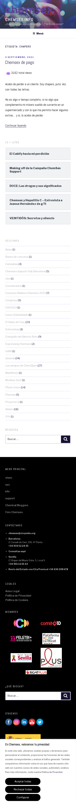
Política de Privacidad (52, 772)
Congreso (11, 300)
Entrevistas (12, 329)
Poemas (10, 394)
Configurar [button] (23, 797)
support (10, 498)
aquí (23, 551)
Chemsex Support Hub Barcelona (25, 271)
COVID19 (11, 307)
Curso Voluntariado (16, 314)
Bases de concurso (16, 256)
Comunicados (13, 286)
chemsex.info (19, 19)
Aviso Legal (12, 591)
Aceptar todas (22, 781)
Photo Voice (12, 387)
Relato (9, 409)
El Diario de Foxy (15, 322)
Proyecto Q (12, 402)
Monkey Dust (13, 380)
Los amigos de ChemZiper (21, 365)
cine (7, 278)
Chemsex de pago (19, 62)
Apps (8, 249)
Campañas (11, 264)
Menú (39, 33)
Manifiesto (11, 372)
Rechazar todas (23, 789)
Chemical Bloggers (16, 505)
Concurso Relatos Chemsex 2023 (25, 293)
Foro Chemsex (14, 512)
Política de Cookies (16, 600)
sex (7, 484)
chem (8, 477)
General (10, 358)
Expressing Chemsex (18, 344)
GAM (8, 351)
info (7, 491)
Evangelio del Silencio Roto (21, 336)
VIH (7, 416)
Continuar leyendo (15, 125)
